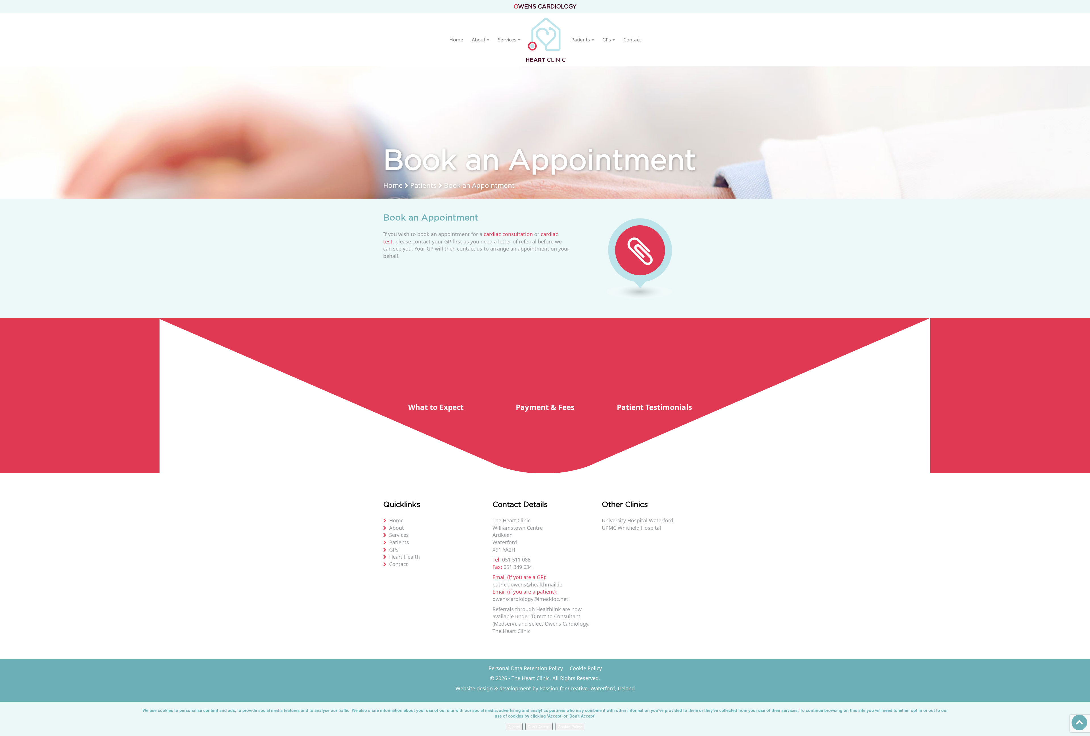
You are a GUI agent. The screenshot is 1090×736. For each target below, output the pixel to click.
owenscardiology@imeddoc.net (530, 599)
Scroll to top (1079, 722)
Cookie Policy (586, 668)
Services (507, 40)
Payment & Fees (545, 407)
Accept (514, 726)
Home (456, 40)
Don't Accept (539, 726)
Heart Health (404, 556)
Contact (632, 40)
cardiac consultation (508, 234)
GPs (607, 40)
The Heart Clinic (546, 40)
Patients (581, 40)
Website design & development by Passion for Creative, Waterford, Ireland (545, 688)
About (479, 40)
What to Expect (436, 407)
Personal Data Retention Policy (526, 668)
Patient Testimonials (654, 407)
